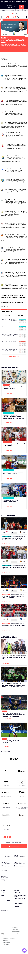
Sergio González (11, 136)
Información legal (6, 942)
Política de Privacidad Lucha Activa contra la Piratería (14, 949)
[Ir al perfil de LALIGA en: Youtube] (26, 919)
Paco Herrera (15, 161)
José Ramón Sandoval (16, 114)
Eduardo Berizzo (8, 68)
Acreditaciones (15, 929)
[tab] (7, 315)
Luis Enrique (17, 104)
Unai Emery (4, 92)
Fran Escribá (19, 79)
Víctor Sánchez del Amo (12, 127)
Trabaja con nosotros (16, 931)
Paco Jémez (21, 204)
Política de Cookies (7, 946)
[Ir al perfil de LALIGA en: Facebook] (2, 919)
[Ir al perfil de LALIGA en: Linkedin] (14, 919)
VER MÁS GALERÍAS (5, 751)
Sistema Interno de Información (9, 938)
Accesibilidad (5, 940)
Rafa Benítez (23, 288)
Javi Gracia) (20, 182)
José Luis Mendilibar (16, 171)
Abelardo (20, 148)
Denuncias (14, 925)
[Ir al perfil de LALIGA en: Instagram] (6, 919)
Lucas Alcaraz (9, 251)
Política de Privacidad (7, 944)
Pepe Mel (10, 215)
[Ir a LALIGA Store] (14, 13)
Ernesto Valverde (20, 227)
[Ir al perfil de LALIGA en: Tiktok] (18, 919)
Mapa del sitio (15, 927)
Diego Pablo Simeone (12, 276)
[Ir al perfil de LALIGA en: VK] (22, 919)
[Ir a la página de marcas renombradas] (6, 935)
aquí (22, 302)
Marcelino (4, 265)
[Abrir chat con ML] (24, 950)
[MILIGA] (25, 17)
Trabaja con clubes (16, 933)
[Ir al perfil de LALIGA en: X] (10, 919)
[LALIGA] (9, 17)
